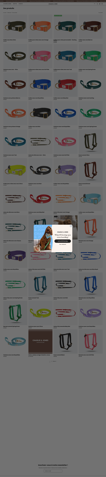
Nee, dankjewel (62, 244)
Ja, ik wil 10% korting (63, 241)
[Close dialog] (71, 226)
